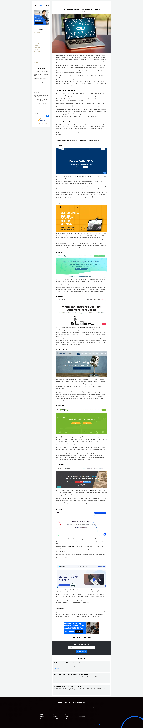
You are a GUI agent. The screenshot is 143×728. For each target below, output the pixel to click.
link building (95, 65)
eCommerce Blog (42, 716)
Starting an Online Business (39, 58)
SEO (78, 5)
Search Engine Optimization (39, 53)
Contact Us (93, 710)
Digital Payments (37, 39)
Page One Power (96, 233)
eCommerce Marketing (68, 710)
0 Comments (86, 11)
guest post (69, 498)
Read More (56, 668)
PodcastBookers (88, 391)
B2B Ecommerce (37, 34)
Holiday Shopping (37, 51)
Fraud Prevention (37, 49)
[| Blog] (39, 5)
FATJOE (97, 176)
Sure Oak (71, 279)
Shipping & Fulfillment (38, 55)
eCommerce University (82, 712)
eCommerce (55, 716)
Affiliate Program (94, 714)
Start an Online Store (56, 714)
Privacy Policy (62, 724)
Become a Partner (94, 712)
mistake (84, 106)
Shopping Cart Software (43, 710)
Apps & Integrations (37, 32)
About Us (93, 708)
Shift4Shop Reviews (43, 714)
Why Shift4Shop (42, 708)
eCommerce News (37, 45)
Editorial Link (59, 590)
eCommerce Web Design (69, 708)
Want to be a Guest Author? (41, 123)
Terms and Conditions (56, 724)
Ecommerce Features (38, 41)
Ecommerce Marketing (38, 43)
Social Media (36, 56)
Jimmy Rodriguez (79, 11)
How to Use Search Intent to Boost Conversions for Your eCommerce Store (73, 674)
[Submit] (47, 116)
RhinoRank (91, 490)
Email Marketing (37, 47)
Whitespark (75, 329)
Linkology (72, 546)
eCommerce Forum (81, 710)
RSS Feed (41, 118)
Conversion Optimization (38, 36)
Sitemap (41, 718)
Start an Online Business (69, 714)
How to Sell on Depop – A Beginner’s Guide (41, 71)
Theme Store (67, 718)
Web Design (36, 62)
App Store (66, 716)
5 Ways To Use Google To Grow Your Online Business (67, 686)
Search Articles (36, 113)
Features (54, 708)
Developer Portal (81, 714)
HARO (57, 538)
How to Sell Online (56, 710)
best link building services (76, 176)
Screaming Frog (81, 436)
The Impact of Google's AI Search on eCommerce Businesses (69, 662)
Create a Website (55, 712)
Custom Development (68, 712)
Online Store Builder (56, 718)
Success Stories (37, 60)
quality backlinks (83, 327)
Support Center (81, 708)
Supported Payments (82, 716)
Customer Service (37, 37)
